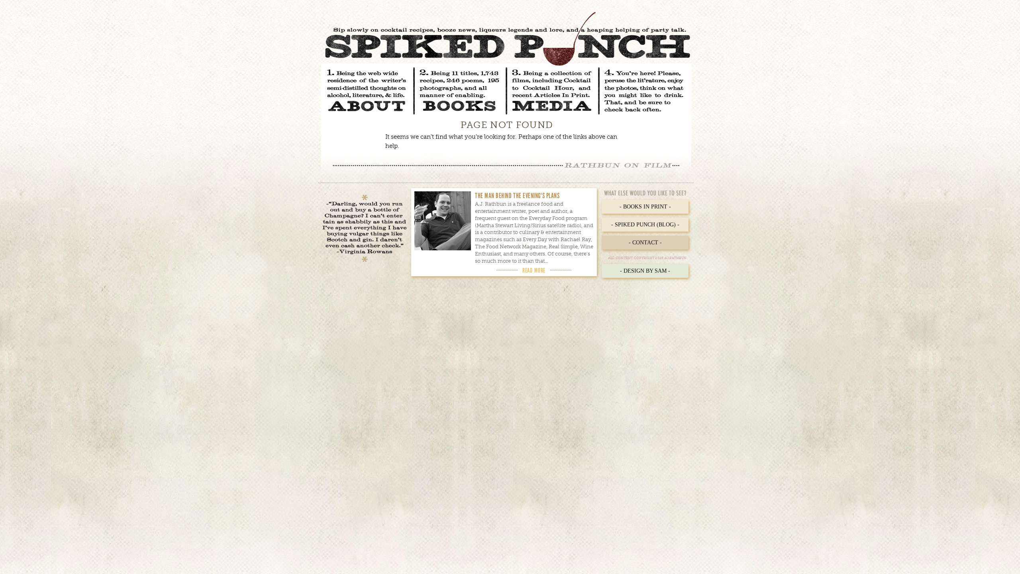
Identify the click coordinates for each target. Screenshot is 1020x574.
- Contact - (645, 243)
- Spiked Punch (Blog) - (645, 225)
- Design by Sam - (645, 271)
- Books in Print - (645, 207)
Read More (533, 270)
